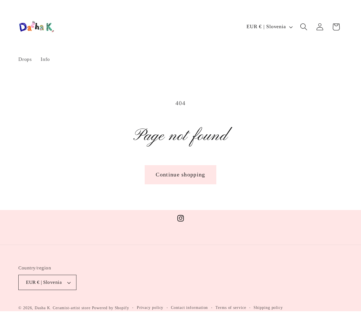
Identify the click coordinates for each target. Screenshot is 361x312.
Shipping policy (268, 307)
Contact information (189, 307)
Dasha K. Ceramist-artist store (62, 308)
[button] (304, 27)
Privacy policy (150, 307)
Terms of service (230, 307)
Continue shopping (180, 175)
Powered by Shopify (110, 308)
